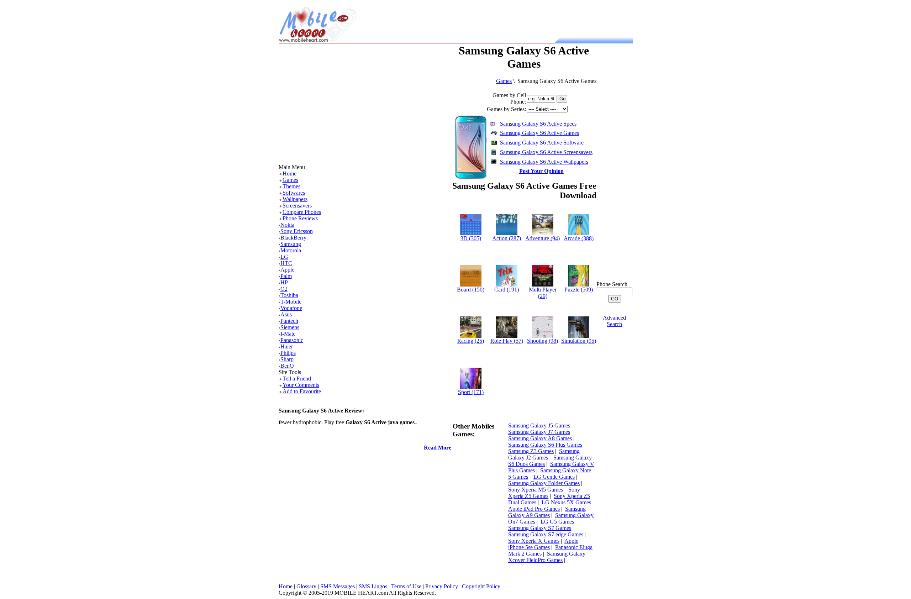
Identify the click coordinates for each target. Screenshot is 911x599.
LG (284, 257)
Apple (287, 270)
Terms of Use (406, 586)
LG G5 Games (557, 522)
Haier (286, 346)
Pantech (289, 321)
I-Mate (287, 334)
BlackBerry (293, 238)
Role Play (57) (506, 341)
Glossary (306, 586)
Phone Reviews (300, 218)
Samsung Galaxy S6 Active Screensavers (546, 152)
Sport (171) (471, 392)
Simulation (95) (578, 341)
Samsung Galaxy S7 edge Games (545, 534)
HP (284, 282)
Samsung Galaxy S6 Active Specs (538, 124)
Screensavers (297, 206)
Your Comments (301, 385)
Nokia (287, 225)
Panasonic (291, 340)
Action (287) (506, 238)
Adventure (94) (542, 238)
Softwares (294, 193)
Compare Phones (302, 212)
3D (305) (470, 238)
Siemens (289, 327)
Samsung (290, 244)
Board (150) (470, 290)
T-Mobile (290, 302)
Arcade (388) (579, 238)
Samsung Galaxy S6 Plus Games (545, 445)
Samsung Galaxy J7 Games (539, 432)
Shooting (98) (542, 341)
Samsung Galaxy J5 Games (539, 425)
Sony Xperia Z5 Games (544, 493)
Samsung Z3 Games (531, 451)
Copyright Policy (481, 586)
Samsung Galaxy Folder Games (544, 483)
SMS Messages (337, 586)
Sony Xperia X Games (533, 541)
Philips (288, 353)
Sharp (287, 359)
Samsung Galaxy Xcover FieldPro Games (546, 557)
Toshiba (289, 295)
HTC (286, 263)
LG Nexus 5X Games (566, 502)
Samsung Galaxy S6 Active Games (539, 133)
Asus (286, 314)
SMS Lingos (373, 586)
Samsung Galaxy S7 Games (539, 528)
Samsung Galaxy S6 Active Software (542, 143)
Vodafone (291, 308)
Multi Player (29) (543, 293)
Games (290, 180)
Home (289, 173)
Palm (286, 276)
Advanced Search (614, 321)
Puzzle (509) (578, 290)
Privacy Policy (441, 586)
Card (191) (506, 290)
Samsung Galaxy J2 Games (544, 454)
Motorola (290, 250)
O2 (284, 289)
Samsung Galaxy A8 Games (540, 438)
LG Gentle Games (554, 477)
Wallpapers (295, 199)
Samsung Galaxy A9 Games (547, 512)
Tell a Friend (297, 378)
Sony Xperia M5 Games (535, 490)
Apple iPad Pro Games (534, 509)
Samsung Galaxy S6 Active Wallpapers (544, 162)
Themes (291, 186)
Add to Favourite (302, 391)
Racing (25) (470, 341)
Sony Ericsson (296, 231)
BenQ (287, 366)
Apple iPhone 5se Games (543, 544)
